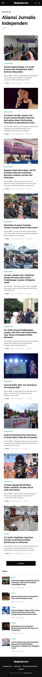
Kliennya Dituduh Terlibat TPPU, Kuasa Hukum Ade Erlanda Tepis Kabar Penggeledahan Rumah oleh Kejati (25, 612)
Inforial (13, 607)
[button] (3, 3)
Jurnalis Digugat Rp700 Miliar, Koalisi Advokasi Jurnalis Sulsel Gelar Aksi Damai (18, 487)
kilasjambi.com (21, 3)
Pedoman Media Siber (30, 666)
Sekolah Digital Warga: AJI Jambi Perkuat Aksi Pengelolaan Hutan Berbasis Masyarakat (19, 69)
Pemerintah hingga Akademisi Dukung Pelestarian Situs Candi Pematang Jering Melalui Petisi (25, 582)
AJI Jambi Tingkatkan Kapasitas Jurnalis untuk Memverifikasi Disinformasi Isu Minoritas (18, 539)
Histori (13, 577)
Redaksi (21, 669)
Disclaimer (17, 666)
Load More (21, 563)
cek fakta (6, 534)
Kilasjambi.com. (28, 673)
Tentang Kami (7, 666)
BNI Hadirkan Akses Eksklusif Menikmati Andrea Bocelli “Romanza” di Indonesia (24, 628)
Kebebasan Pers (8, 63)
